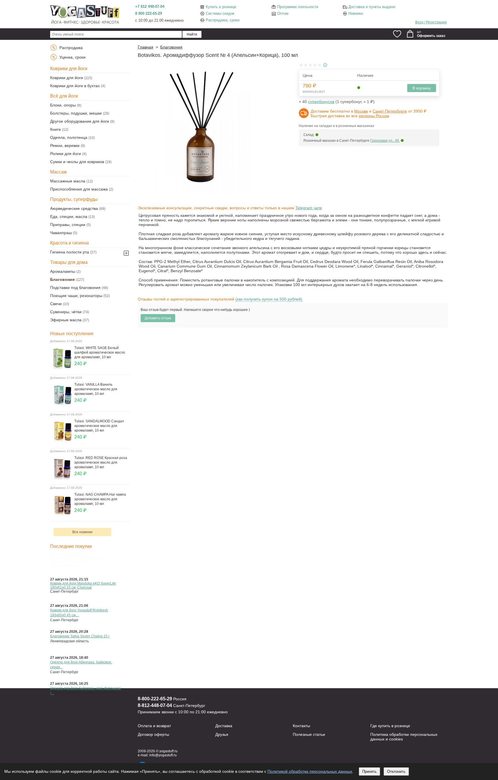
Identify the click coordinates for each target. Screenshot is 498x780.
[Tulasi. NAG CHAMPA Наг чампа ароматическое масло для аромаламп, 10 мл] (62, 515)
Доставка (223, 725)
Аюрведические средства (74, 208)
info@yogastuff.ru (163, 755)
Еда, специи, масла (68, 216)
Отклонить (396, 771)
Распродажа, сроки (222, 20)
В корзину (421, 88)
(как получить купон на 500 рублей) (268, 299)
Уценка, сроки (72, 57)
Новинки (355, 13)
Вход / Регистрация (431, 22)
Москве (361, 111)
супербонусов (321, 101)
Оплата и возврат (154, 725)
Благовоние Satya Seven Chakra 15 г (80, 636)
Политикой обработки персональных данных (309, 771)
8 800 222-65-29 (148, 13)
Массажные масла (67, 181)
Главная (145, 47)
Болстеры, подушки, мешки (76, 113)
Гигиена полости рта (69, 252)
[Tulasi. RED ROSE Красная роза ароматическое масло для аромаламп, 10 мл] (62, 478)
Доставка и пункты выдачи (371, 7)
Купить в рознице (221, 7)
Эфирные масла (66, 320)
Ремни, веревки (65, 145)
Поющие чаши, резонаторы (76, 295)
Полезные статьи (309, 734)
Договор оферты (153, 734)
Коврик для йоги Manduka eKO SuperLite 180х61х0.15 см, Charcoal (83, 585)
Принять (369, 771)
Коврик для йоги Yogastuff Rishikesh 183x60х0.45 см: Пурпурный (79, 559)
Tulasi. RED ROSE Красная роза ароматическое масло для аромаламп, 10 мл (100, 462)
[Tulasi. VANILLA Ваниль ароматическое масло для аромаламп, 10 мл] (62, 405)
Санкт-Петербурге (390, 111)
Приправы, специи (67, 224)
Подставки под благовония (75, 287)
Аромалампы (62, 271)
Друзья (221, 734)
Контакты (301, 725)
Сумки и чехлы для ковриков (77, 161)
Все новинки (82, 532)
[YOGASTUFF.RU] (84, 23)
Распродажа (70, 47)
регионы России (374, 115)
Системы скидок (220, 13)
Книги (55, 129)
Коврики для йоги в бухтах (75, 85)
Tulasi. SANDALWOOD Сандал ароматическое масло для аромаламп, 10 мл (99, 425)
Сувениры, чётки (66, 311)
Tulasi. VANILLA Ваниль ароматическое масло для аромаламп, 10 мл (95, 389)
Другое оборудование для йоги (79, 121)
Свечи (56, 303)
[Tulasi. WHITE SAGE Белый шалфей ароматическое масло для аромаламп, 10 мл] (62, 368)
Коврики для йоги (66, 77)
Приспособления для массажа (79, 189)
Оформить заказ (431, 36)
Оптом (282, 13)
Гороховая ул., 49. (385, 141)
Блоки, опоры (63, 105)
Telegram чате (308, 208)
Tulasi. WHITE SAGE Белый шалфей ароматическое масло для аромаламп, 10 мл (99, 352)
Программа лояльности (297, 7)
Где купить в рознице (390, 725)
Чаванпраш (61, 232)
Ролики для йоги (65, 153)
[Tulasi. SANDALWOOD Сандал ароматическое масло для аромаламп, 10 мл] (62, 441)
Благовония (62, 279)
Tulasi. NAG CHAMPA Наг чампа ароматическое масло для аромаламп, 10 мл (100, 499)
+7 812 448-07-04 (149, 6)
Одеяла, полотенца (68, 137)
